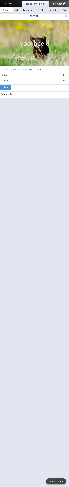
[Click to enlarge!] (34, 43)
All (16, 9)
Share (5, 87)
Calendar (27, 9)
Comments (6, 94)
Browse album (56, 481)
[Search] (64, 10)
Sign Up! (56, 4)
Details (4, 80)
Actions (5, 75)
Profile (41, 9)
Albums (6, 9)
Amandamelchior (35, 4)
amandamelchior (32, 69)
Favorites (53, 9)
